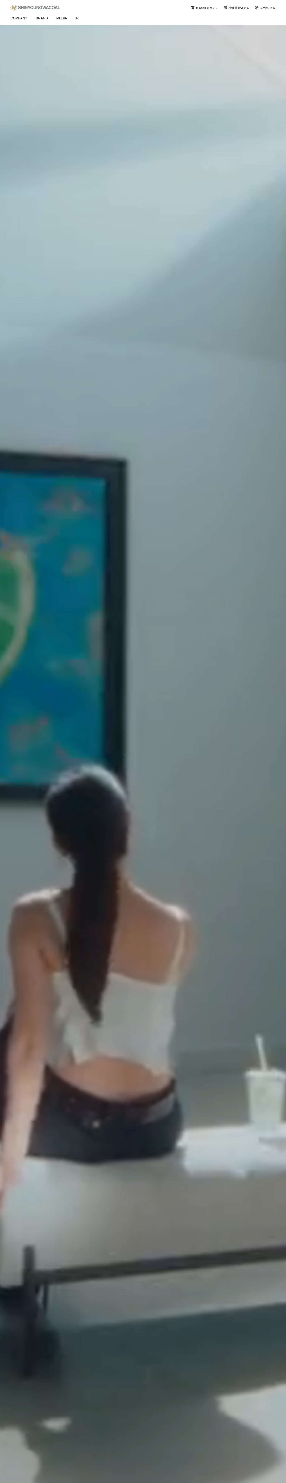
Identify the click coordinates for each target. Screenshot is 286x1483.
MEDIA (61, 18)
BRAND (42, 18)
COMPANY (18, 18)
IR (77, 18)
